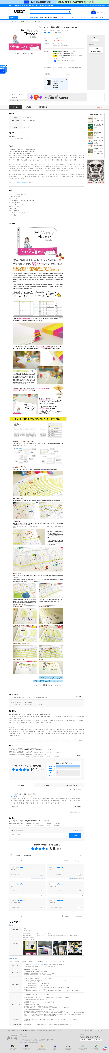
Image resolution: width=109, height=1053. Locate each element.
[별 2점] (14, 830)
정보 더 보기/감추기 (53, 32)
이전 (14, 789)
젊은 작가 (73, 17)
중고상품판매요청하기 (47, 74)
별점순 (79, 789)
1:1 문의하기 (83, 1040)
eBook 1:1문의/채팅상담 (95, 1037)
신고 (32, 796)
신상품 (24, 17)
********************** (35, 878)
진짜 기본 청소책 (97, 116)
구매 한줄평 (66, 861)
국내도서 (15, 21)
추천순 (75, 789)
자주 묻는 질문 (90, 1040)
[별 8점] (20, 830)
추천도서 (97, 17)
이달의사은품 (86, 17)
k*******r (37, 912)
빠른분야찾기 (13, 17)
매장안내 (36, 17)
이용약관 (18, 1030)
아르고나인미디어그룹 (54, 30)
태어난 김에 (56, 83)
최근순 (71, 789)
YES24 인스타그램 (91, 1030)
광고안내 (45, 1030)
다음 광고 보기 (104, 14)
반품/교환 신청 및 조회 (34, 964)
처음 (12, 789)
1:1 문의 (41, 964)
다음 (18, 789)
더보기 (101, 114)
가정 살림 (23, 21)
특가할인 (92, 17)
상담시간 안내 (98, 1040)
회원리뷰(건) (58, 32)
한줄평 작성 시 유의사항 (80, 830)
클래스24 (55, 17)
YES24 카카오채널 (85, 1030)
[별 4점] (16, 830)
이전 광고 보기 (102, 14)
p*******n (76, 895)
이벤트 (27, 17)
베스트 (20, 17)
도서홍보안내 (39, 1030)
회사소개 (8, 1030)
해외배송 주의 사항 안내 (95, 44)
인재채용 (13, 1030)
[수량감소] (92, 40)
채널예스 (42, 17)
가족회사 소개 (97, 1030)
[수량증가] (99, 40)
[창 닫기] (66, 79)
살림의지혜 (37, 21)
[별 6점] (18, 830)
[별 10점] (22, 830)
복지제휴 (54, 1030)
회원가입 (87, 5)
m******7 (21, 796)
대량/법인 (102, 17)
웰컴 (10, 21)
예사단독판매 (80, 17)
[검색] (68, 11)
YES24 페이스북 (87, 1030)
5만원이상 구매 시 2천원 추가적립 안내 (68, 45)
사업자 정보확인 (50, 1039)
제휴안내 (50, 1030)
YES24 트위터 (89, 1030)
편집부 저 (46, 30)
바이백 (31, 17)
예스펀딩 (50, 17)
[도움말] (49, 43)
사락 (46, 17)
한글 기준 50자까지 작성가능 (19, 834)
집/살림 (30, 21)
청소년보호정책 (32, 1030)
